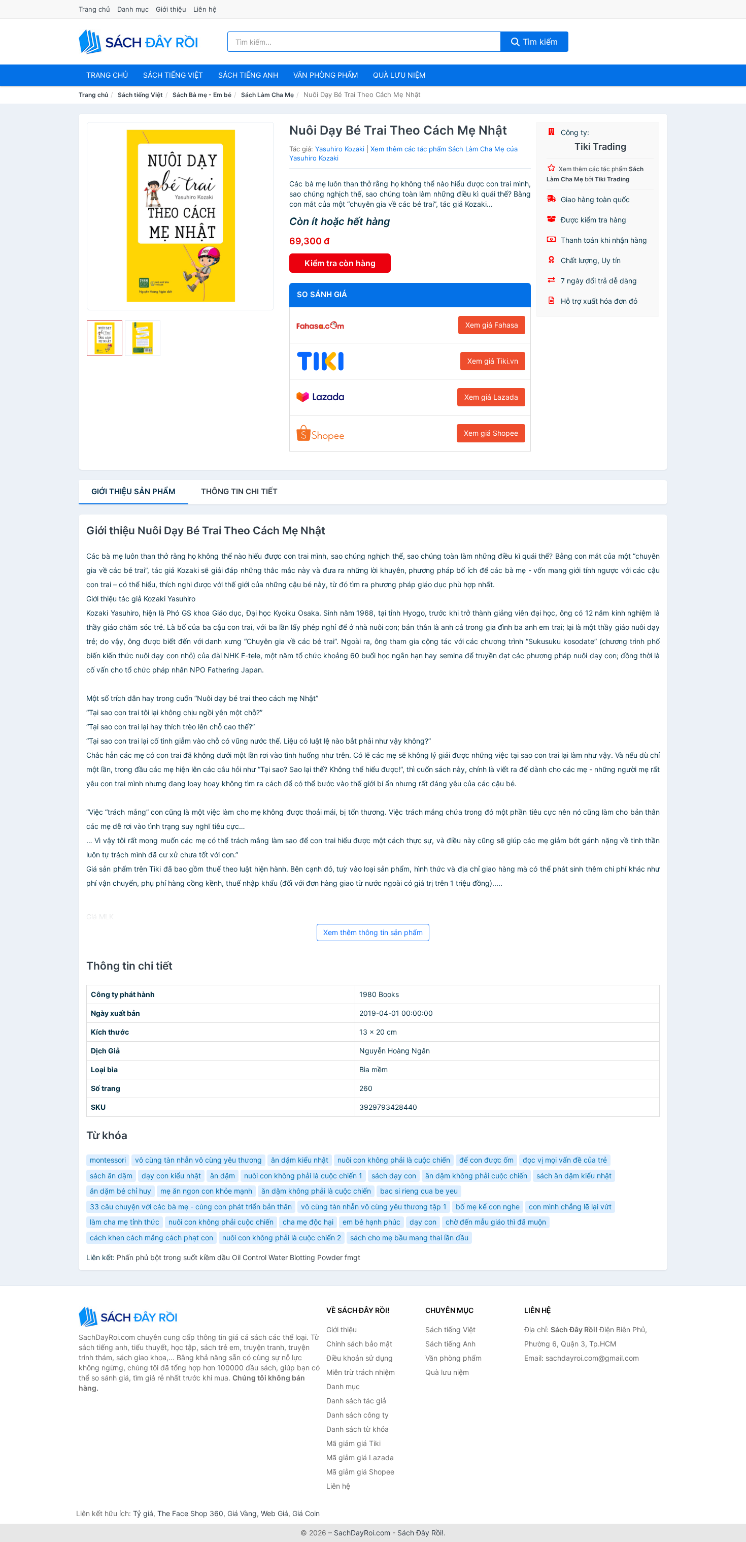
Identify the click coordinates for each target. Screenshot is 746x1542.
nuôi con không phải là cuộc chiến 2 (281, 1237)
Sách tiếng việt (173, 75)
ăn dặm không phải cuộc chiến (476, 1175)
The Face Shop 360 (190, 1513)
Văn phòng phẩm (325, 75)
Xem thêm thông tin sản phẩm (373, 932)
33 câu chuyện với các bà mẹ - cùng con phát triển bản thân (191, 1206)
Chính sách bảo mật (359, 1343)
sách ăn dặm (111, 1175)
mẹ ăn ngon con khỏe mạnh (206, 1190)
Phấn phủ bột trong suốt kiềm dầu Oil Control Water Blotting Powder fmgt (238, 1257)
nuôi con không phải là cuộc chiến (393, 1159)
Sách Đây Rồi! (420, 1532)
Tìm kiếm (539, 42)
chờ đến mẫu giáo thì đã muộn (496, 1221)
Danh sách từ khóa (357, 1429)
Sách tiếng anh (248, 75)
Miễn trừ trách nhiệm (360, 1372)
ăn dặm (222, 1175)
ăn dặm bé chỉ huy (120, 1190)
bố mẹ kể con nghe (488, 1206)
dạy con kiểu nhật (171, 1175)
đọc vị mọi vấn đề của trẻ (565, 1159)
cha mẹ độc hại (308, 1221)
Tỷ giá (143, 1513)
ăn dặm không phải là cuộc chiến (316, 1190)
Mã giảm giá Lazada (360, 1457)
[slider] (104, 338)
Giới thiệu (171, 9)
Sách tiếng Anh (450, 1343)
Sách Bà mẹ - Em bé (202, 95)
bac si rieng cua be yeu (419, 1190)
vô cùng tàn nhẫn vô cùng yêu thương (198, 1159)
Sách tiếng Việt (140, 95)
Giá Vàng (242, 1513)
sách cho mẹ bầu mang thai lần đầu (409, 1237)
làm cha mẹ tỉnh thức (124, 1221)
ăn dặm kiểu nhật (299, 1159)
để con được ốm (486, 1159)
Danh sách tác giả (356, 1400)
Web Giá (274, 1513)
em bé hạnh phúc (371, 1221)
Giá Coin (306, 1513)
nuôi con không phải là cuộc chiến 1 (303, 1175)
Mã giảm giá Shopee (360, 1471)
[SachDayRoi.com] (140, 41)
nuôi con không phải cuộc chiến (221, 1221)
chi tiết (239, 491)
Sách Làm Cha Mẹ (267, 95)
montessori (108, 1159)
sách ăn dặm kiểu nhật (574, 1175)
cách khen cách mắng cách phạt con (151, 1237)
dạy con (423, 1221)
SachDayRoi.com (362, 1532)
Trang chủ (94, 9)
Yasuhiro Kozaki (339, 149)
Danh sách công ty (357, 1414)
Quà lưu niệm (399, 75)
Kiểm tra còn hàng (340, 263)
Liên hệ (205, 9)
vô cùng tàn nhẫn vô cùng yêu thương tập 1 (374, 1206)
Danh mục (133, 9)
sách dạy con (393, 1175)
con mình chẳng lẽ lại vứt (570, 1206)
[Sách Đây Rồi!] (129, 1316)
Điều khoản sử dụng (359, 1358)
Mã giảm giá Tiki (353, 1443)
